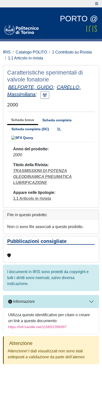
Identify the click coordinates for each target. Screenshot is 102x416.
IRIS (7, 52)
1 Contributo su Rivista (72, 52)
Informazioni (23, 301)
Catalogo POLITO (31, 52)
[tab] (59, 129)
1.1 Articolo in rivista (25, 58)
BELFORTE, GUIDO (30, 87)
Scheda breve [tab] (22, 120)
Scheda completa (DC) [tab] (30, 129)
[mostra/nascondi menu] (96, 3)
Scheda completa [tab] (57, 120)
